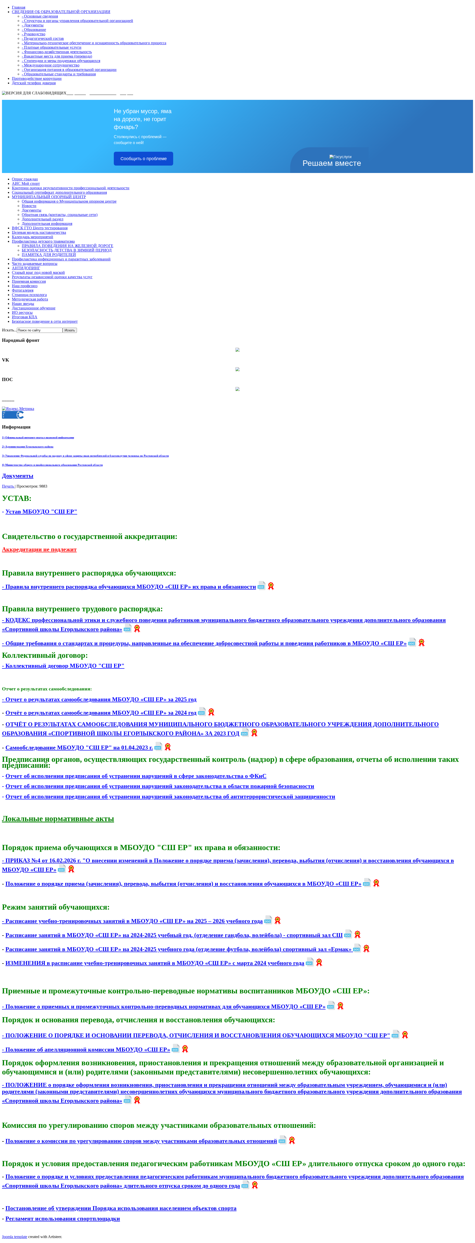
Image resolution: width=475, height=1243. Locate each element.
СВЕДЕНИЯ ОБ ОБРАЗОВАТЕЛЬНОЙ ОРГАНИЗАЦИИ (61, 12)
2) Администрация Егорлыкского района (27, 446)
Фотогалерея (22, 290)
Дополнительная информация (47, 223)
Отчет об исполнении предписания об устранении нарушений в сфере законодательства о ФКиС (135, 776)
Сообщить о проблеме (143, 158)
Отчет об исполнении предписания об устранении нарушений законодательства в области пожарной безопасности (159, 786)
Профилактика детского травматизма (43, 241)
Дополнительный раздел (42, 219)
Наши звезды (23, 303)
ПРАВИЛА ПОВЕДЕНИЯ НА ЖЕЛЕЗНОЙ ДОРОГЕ (67, 246)
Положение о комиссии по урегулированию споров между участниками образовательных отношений (141, 1141)
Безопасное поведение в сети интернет (45, 321)
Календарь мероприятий (32, 237)
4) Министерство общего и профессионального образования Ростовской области (52, 464)
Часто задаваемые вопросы (34, 263)
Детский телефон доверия (34, 83)
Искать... (9, 330)
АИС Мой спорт (26, 183)
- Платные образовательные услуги (51, 47)
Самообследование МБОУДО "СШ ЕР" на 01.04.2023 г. (79, 747)
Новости (29, 206)
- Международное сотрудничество (50, 65)
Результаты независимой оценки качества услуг (52, 277)
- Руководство (33, 34)
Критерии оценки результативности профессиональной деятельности (70, 188)
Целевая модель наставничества (39, 232)
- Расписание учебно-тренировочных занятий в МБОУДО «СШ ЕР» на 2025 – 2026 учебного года (132, 921)
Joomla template (14, 1237)
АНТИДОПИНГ (26, 268)
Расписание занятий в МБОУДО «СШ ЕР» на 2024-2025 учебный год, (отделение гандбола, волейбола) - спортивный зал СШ (174, 935)
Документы (31, 210)
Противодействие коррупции (37, 78)
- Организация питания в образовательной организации (69, 69)
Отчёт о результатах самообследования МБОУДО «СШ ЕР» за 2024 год (100, 712)
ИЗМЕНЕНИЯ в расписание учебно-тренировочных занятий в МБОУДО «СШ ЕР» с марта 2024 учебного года (154, 963)
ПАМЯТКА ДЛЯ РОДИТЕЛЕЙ (49, 255)
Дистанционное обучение (33, 308)
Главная (18, 7)
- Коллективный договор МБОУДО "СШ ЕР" (63, 666)
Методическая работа (30, 299)
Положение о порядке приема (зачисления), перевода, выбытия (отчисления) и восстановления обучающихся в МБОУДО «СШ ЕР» (183, 883)
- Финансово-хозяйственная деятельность (57, 52)
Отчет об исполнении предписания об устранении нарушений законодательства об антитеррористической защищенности (170, 796)
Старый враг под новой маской (38, 272)
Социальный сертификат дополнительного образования (59, 192)
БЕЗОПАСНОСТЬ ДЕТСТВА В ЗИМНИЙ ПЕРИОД (67, 250)
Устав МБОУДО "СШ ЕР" (41, 511)
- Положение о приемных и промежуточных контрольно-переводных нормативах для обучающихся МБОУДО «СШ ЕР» (164, 1006)
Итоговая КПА (24, 317)
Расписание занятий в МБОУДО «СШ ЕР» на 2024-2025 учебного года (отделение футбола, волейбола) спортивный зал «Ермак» (179, 949)
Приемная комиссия (29, 281)
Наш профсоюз (24, 286)
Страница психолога (29, 295)
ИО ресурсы (22, 312)
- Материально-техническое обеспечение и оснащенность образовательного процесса (94, 43)
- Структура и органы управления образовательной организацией (77, 21)
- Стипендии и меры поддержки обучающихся (61, 61)
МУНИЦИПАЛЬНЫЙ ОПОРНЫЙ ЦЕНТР (49, 197)
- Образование (34, 29)
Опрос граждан (25, 179)
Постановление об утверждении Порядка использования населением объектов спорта (121, 1208)
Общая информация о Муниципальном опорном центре (69, 201)
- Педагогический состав (43, 38)
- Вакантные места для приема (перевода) (57, 56)
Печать (8, 486)
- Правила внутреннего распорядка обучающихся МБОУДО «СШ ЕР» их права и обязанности (129, 586)
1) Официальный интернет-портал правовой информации (38, 437)
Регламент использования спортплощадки (62, 1218)
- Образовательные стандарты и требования (59, 74)
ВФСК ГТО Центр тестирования (40, 228)
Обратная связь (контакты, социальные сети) (59, 215)
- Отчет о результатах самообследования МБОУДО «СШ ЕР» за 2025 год (99, 699)
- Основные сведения (40, 16)
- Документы (33, 25)
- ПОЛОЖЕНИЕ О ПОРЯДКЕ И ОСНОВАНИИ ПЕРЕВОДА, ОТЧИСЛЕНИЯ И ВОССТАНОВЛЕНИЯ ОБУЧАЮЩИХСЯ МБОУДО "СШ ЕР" (196, 1035)
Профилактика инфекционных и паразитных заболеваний (61, 259)
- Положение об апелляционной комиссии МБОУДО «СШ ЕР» (86, 1049)
